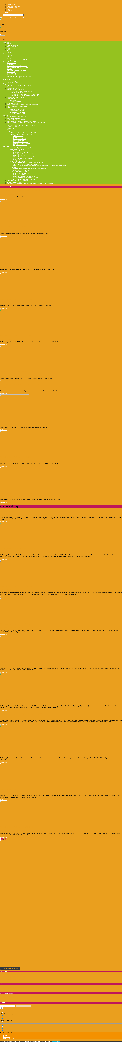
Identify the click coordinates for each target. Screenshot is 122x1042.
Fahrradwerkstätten (12, 103)
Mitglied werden (11, 51)
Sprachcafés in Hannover (17, 92)
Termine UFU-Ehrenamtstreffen (12, 987)
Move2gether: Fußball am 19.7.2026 (16, 335)
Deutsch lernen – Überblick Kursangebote (22, 91)
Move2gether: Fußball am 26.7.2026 (16, 299)
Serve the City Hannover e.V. (21, 151)
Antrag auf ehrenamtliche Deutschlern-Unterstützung (22, 121)
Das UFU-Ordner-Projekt (14, 88)
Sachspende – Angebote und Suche (17, 60)
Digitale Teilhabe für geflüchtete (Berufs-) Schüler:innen (23, 104)
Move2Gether (14, 100)
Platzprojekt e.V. (18, 160)
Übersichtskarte (11, 63)
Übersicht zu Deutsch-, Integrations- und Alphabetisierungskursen (26, 122)
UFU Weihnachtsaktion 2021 (18, 113)
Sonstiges (24, 514)
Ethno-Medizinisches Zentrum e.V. (23, 170)
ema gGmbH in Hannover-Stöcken (23, 158)
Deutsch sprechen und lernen (15, 89)
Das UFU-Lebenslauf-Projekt (15, 97)
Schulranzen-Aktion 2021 (17, 112)
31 (5, 839)
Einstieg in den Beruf (19, 139)
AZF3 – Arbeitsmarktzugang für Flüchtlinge (25, 177)
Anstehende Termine (9, 990)
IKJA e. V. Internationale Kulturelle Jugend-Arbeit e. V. (29, 162)
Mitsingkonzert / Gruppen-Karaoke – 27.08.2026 (22, 190)
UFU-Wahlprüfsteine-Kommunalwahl (21, 134)
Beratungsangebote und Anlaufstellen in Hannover (21, 125)
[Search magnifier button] (1, 1008)
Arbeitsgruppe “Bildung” (14, 82)
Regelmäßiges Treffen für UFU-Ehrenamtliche (20, 85)
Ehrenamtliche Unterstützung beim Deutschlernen (24, 95)
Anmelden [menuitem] (6, 12)
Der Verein (10, 43)
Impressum (6, 1037)
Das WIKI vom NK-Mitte (13, 127)
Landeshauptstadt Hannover (15, 182)
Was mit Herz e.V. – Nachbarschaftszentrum (26, 157)
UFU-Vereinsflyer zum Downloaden (17, 116)
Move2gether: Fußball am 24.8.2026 (16, 263)
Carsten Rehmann (15, 194)
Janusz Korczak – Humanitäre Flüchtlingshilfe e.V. (28, 164)
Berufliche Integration (13, 81)
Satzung (9, 49)
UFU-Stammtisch (12, 86)
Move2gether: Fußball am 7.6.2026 (16, 457)
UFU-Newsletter (8, 996)
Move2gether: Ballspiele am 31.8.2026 (17, 227)
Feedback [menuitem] (10, 10)
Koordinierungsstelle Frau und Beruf (24, 176)
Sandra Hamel (14, 230)
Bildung (15, 137)
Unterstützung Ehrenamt (20, 142)
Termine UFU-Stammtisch (11, 988)
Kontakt (9, 52)
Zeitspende (10, 58)
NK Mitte (9, 69)
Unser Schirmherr (12, 48)
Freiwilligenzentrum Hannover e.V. (23, 154)
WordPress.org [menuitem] (11, 4)
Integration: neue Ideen (20, 145)
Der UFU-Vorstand (12, 45)
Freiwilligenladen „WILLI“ (20, 152)
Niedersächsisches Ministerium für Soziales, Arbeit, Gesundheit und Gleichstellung (31, 183)
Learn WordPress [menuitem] (12, 7)
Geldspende (10, 57)
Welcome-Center (18, 136)
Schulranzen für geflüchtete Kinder (17, 119)
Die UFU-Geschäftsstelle (14, 46)
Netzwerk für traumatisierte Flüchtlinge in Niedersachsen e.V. (31, 168)
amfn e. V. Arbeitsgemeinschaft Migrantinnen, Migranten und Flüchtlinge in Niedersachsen (39, 165)
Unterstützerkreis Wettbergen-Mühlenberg (19, 76)
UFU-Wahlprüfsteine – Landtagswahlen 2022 (23, 133)
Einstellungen (56, 1041)
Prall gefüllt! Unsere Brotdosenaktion (17, 106)
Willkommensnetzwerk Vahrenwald (17, 78)
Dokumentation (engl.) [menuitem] (13, 6)
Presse (5, 999)
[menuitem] (62, 15)
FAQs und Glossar (12, 128)
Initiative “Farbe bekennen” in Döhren (18, 67)
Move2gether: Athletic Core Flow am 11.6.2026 (22, 384)
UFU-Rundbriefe (8, 998)
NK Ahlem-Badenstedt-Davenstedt (17, 66)
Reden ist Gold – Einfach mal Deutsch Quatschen (24, 94)
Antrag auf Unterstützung (14, 118)
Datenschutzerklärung (9, 1038)
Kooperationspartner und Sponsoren (17, 180)
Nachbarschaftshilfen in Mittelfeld (16, 70)
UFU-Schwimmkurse (16, 101)
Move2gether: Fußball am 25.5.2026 (16, 493)
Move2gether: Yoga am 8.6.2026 (15, 421)
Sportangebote (11, 98)
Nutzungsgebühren (19, 140)
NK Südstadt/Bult (12, 73)
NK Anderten (10, 64)
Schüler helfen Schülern (17, 110)
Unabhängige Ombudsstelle (21, 143)
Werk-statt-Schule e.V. (19, 174)
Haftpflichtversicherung (13, 130)
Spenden (9, 55)
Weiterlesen (3, 199)
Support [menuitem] (9, 9)
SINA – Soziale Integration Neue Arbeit (24, 179)
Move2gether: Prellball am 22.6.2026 (17, 372)
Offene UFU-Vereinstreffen (18, 109)
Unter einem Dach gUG (20, 155)
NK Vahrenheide (11, 75)
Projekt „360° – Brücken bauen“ (22, 173)
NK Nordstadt (11, 72)
